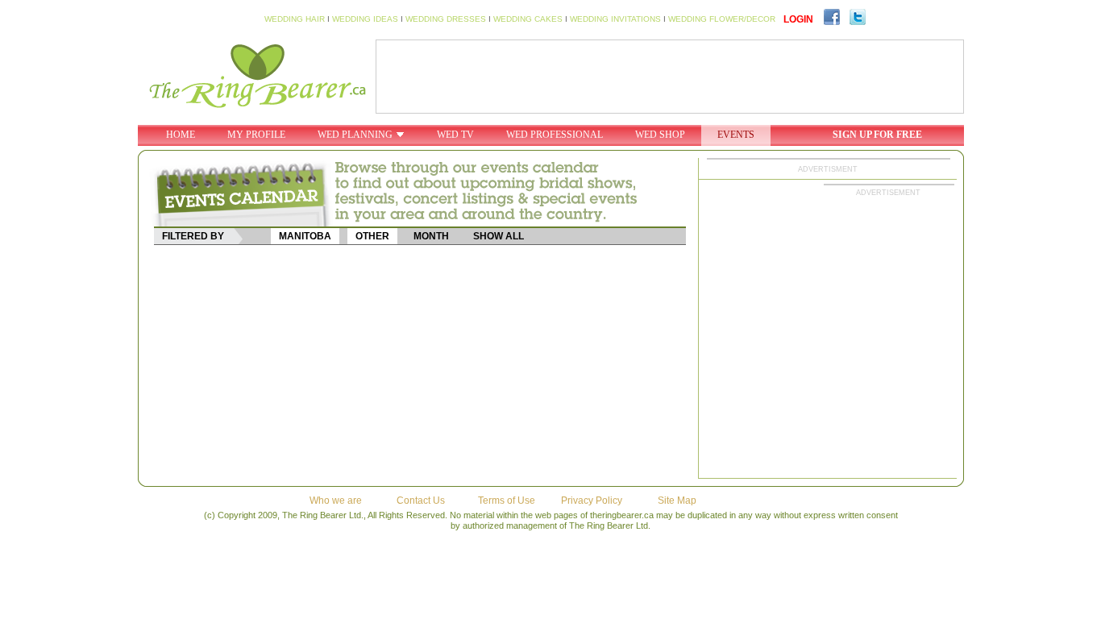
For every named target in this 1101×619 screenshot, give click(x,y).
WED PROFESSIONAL (554, 134)
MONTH (431, 236)
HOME (180, 134)
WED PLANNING (355, 134)
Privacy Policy (591, 500)
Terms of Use (506, 500)
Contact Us (421, 500)
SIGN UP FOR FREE (877, 134)
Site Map (677, 500)
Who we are (336, 500)
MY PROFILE (256, 134)
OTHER (372, 236)
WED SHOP (660, 134)
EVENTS (735, 134)
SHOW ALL (498, 236)
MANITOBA (305, 236)
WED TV (455, 134)
